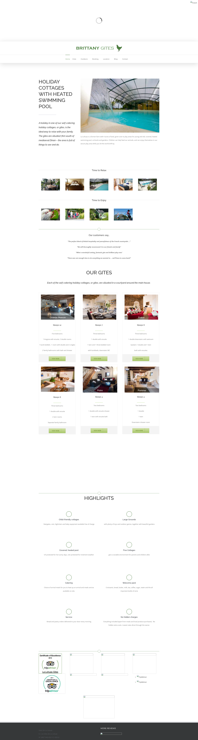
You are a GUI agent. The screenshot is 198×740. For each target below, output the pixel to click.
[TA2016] (144, 654)
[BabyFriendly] (99, 696)
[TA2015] (113, 654)
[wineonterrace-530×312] (50, 180)
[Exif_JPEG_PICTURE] (74, 180)
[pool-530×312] (99, 180)
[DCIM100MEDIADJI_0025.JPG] (147, 180)
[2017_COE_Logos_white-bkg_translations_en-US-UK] (52, 674)
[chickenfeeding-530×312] (50, 210)
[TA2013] (50, 654)
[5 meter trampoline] (123, 210)
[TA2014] (81, 654)
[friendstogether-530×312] (74, 210)
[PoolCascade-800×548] (120, 79)
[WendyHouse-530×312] (99, 210)
